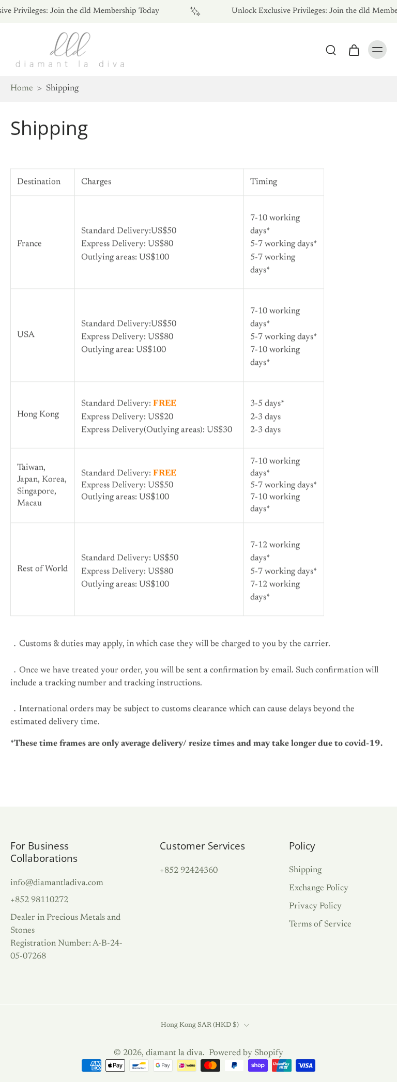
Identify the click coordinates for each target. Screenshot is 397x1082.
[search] (330, 49)
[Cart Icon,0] (353, 49)
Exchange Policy (318, 888)
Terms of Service (320, 924)
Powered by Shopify (246, 1053)
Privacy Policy (315, 906)
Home (21, 88)
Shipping (305, 870)
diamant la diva (174, 1053)
